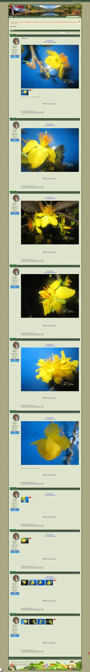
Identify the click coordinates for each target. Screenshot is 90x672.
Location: (13, 51)
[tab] (12, 30)
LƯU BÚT (47, 16)
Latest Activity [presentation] (17, 30)
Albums (17, 19)
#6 (78, 411)
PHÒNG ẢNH (40, 16)
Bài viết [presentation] (12, 30)
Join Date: (13, 49)
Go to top (78, 658)
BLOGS (21, 16)
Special (13, 19)
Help (61, 658)
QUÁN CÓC (34, 16)
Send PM (15, 52)
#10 (78, 614)
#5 (78, 339)
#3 (78, 192)
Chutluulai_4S (14, 658)
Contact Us (67, 658)
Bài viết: (14, 50)
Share (15, 55)
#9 (78, 572)
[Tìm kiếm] (80, 16)
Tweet (15, 57)
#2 (78, 119)
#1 (78, 35)
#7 (78, 488)
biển (24, 114)
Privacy (72, 658)
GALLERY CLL (54, 16)
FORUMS (16, 16)
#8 (78, 530)
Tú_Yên (14, 45)
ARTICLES (27, 16)
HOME (11, 16)
